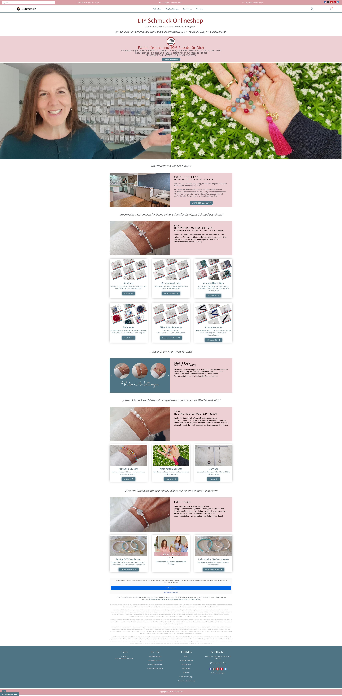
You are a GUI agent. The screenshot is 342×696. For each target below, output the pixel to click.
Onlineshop (157, 9)
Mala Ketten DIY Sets (171, 468)
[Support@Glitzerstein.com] (243, 2)
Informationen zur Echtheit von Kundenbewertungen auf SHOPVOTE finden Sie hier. (174, 599)
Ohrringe (213, 468)
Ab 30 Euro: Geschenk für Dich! (88, 3)
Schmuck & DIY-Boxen (155, 660)
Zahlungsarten (186, 664)
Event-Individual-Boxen (155, 669)
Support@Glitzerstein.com (254, 3)
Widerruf (186, 673)
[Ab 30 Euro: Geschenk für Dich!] (76, 2)
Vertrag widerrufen (9, 694)
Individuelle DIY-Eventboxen (213, 559)
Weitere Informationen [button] (171, 592)
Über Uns (199, 9)
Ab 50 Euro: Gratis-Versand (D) (172, 3)
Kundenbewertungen (186, 677)
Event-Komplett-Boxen (155, 664)
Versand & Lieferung (186, 660)
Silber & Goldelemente (171, 327)
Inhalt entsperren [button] (171, 588)
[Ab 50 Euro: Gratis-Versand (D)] (159, 2)
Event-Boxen (187, 9)
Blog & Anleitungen (172, 9)
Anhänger (129, 283)
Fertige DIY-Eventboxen (128, 559)
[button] (173, 111)
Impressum (186, 669)
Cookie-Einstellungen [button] (218, 673)
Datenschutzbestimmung (186, 681)
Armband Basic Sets (213, 283)
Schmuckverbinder (171, 283)
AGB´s (186, 656)
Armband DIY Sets (128, 468)
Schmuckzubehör (213, 327)
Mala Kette (128, 327)
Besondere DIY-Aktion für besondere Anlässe (171, 562)
